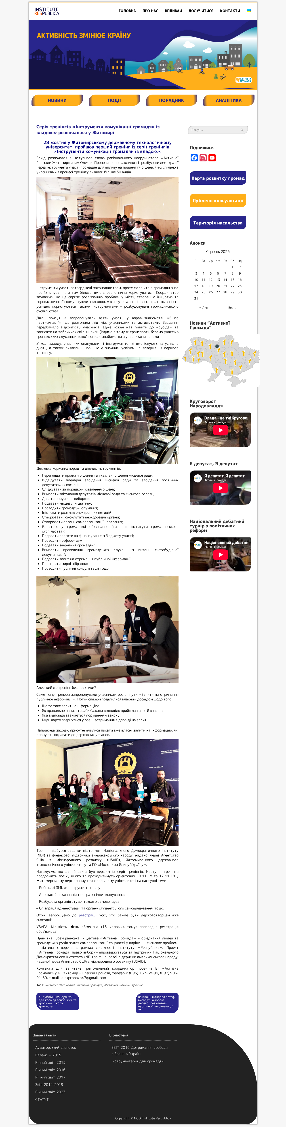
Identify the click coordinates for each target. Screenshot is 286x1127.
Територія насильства (218, 223)
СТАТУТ (42, 1099)
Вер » (232, 307)
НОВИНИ (57, 100)
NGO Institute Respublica (152, 1118)
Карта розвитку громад (218, 178)
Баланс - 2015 (48, 1055)
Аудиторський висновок (55, 1047)
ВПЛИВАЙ (173, 10)
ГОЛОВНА (127, 10)
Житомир (111, 985)
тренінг (137, 985)
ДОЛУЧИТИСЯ (201, 10)
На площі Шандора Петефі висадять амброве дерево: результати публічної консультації (156, 1003)
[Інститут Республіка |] (65, 11)
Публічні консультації (218, 200)
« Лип (203, 307)
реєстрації (88, 915)
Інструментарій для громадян (137, 1061)
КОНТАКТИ (230, 10)
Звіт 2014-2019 (49, 1084)
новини (124, 985)
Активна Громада (89, 985)
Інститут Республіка (60, 985)
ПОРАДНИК (171, 100)
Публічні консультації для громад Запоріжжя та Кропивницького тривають (57, 1001)
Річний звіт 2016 (50, 1069)
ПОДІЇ (114, 100)
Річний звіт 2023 (50, 1091)
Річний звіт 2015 (50, 1062)
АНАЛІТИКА (229, 100)
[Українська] (248, 11)
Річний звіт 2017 (50, 1077)
